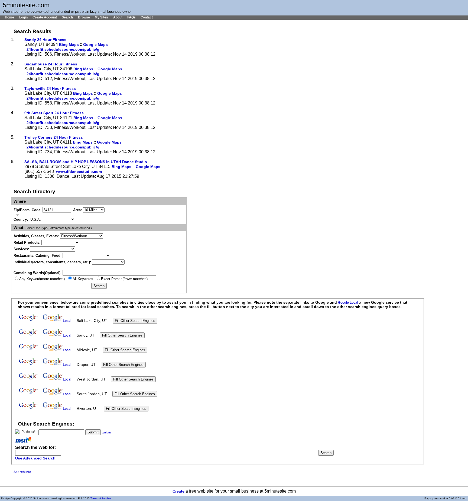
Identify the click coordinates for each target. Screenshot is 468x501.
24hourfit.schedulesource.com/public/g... (65, 49)
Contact (147, 17)
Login (23, 17)
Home (9, 17)
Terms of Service (100, 498)
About (117, 17)
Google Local (348, 303)
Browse (84, 17)
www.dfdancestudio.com (79, 172)
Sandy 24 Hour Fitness (45, 40)
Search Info (22, 472)
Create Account (44, 17)
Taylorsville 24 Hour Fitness (50, 89)
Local (67, 321)
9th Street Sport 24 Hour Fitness (54, 113)
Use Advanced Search (35, 458)
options (106, 432)
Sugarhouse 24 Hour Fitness (50, 64)
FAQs (131, 17)
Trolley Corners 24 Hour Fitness (53, 137)
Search (67, 17)
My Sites (101, 17)
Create (178, 491)
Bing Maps (69, 45)
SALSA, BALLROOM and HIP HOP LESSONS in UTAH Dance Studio (85, 162)
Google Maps (95, 45)
